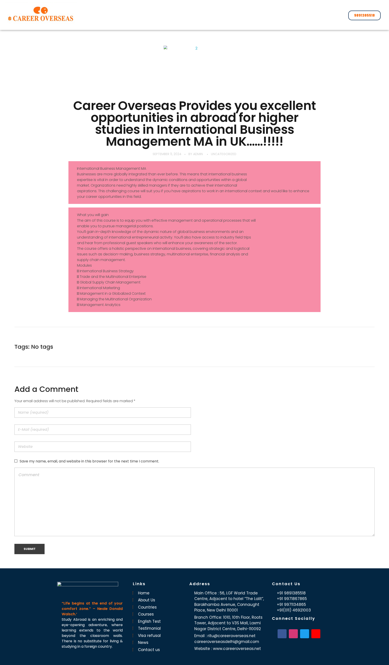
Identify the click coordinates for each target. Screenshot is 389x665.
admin (198, 154)
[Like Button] (368, 347)
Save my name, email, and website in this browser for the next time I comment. (89, 461)
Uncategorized (223, 154)
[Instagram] (293, 633)
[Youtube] (315, 633)
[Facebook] (282, 633)
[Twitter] (304, 633)
